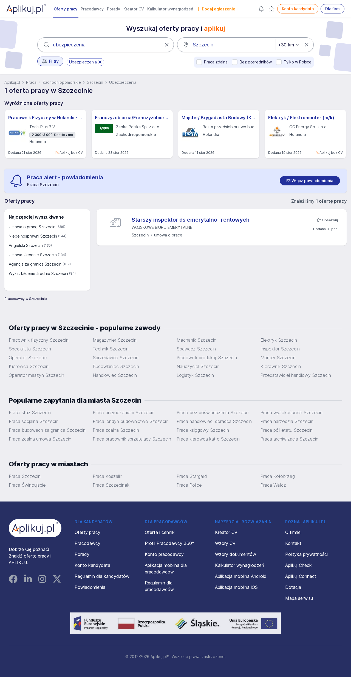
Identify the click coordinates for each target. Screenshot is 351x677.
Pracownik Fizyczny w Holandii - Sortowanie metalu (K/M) (45, 117)
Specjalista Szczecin (30, 349)
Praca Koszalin (107, 476)
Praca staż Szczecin (30, 412)
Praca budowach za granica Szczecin (47, 430)
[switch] (310, 180)
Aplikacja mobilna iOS (236, 587)
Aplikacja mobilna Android (241, 576)
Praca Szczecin (25, 476)
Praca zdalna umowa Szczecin (40, 439)
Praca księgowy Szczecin (203, 430)
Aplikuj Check (298, 565)
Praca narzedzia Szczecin (287, 421)
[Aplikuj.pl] (35, 528)
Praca (31, 82)
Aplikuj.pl (12, 82)
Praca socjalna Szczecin (33, 421)
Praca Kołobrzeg (278, 476)
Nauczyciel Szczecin (198, 366)
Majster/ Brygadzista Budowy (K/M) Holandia (219, 117)
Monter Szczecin (278, 357)
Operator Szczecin (28, 357)
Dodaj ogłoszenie (218, 9)
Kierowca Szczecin (29, 366)
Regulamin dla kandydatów (102, 576)
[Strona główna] (26, 9)
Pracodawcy (92, 9)
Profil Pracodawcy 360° (169, 543)
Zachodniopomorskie (62, 82)
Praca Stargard (192, 476)
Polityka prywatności (306, 554)
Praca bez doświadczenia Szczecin (213, 412)
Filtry (54, 61)
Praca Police (189, 485)
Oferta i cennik (160, 532)
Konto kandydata (298, 8)
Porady (113, 9)
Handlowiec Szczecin (115, 375)
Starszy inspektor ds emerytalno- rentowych (191, 219)
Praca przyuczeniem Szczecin (123, 412)
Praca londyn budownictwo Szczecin (130, 421)
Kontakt (293, 543)
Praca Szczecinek (111, 485)
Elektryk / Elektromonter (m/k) (301, 117)
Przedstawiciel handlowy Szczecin (296, 375)
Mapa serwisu (299, 598)
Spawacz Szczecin (196, 349)
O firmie (293, 532)
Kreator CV (133, 9)
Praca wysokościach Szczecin (291, 412)
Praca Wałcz (273, 485)
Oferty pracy (65, 9)
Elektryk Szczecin (279, 340)
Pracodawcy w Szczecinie (25, 299)
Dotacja (293, 587)
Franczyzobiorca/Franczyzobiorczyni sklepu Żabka (132, 117)
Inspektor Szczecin (280, 349)
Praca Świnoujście (27, 485)
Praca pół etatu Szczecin (287, 430)
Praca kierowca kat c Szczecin (208, 439)
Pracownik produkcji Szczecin (207, 357)
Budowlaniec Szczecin (116, 366)
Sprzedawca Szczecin (115, 357)
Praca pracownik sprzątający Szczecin (132, 439)
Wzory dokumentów (235, 554)
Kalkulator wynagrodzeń (170, 9)
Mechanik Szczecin (196, 340)
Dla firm (332, 8)
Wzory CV (225, 543)
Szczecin (95, 82)
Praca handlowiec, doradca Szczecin (214, 421)
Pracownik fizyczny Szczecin (39, 340)
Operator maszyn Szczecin (36, 375)
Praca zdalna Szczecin (116, 430)
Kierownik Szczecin (281, 366)
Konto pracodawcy (164, 554)
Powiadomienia (90, 587)
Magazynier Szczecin (115, 340)
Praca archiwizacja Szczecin (289, 439)
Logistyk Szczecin (195, 375)
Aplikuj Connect (300, 576)
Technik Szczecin (111, 349)
